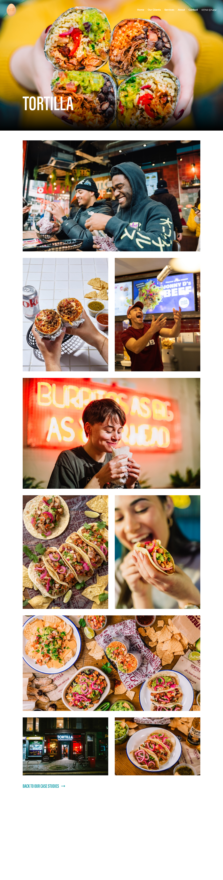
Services (169, 9)
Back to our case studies (41, 785)
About (181, 9)
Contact (193, 9)
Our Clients (154, 9)
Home (140, 9)
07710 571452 (208, 9)
